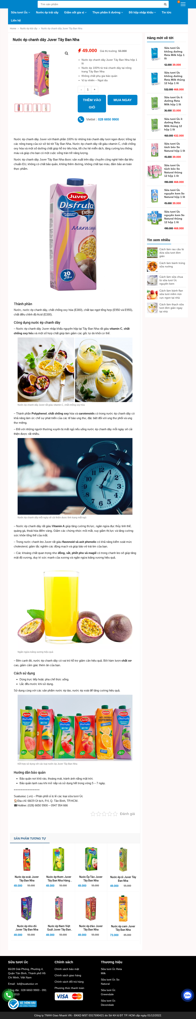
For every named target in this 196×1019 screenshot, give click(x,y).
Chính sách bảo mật (67, 969)
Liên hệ (16, 20)
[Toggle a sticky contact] (8, 995)
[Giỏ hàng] (175, 4)
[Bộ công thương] (22, 1003)
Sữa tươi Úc (19, 12)
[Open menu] (183, 4)
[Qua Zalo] (187, 995)
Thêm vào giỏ (92, 103)
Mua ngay (123, 100)
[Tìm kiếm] (165, 4)
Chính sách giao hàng (68, 975)
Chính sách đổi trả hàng (69, 981)
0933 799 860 (105, 119)
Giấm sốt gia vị (74, 12)
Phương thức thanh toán (69, 988)
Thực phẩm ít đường (106, 12)
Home (13, 28)
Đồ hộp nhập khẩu (141, 12)
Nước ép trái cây (47, 12)
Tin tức (166, 12)
